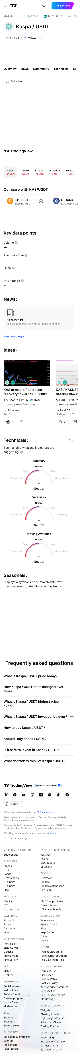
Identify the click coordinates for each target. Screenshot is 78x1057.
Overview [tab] (10, 69)
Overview (46, 877)
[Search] (44, 5)
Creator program (13, 998)
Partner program (50, 1045)
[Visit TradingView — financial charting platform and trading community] (18, 151)
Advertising (47, 1037)
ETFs (6, 869)
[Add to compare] (41, 201)
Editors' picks (11, 1025)
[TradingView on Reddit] (67, 794)
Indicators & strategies (17, 1036)
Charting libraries (50, 1014)
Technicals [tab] (61, 69)
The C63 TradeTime (52, 959)
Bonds (7, 873)
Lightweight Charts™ (52, 1018)
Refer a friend (12, 994)
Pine (6, 889)
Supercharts (11, 854)
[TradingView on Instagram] (32, 794)
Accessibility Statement (54, 986)
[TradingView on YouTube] (23, 794)
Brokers (45, 881)
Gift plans (46, 866)
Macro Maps (11, 955)
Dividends (9, 928)
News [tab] (25, 69)
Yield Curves (11, 947)
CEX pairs (9, 881)
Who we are (47, 920)
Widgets (45, 1010)
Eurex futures (48, 905)
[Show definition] (16, 242)
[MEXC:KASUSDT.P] (59, 382)
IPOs (6, 932)
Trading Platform (50, 1026)
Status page (47, 998)
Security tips (47, 990)
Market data (47, 862)
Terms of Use (48, 970)
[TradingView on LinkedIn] (41, 794)
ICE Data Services (45, 812)
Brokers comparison (52, 885)
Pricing (44, 858)
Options (8, 951)
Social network (12, 986)
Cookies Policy (49, 982)
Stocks (8, 865)
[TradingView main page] (13, 5)
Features (45, 854)
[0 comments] (21, 421)
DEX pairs (9, 885)
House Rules (11, 1002)
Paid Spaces (11, 1048)
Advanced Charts (50, 1022)
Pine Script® (11, 959)
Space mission (49, 924)
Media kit (45, 940)
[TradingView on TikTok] (58, 794)
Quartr (53, 833)
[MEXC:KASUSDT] (7, 382)
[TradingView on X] (6, 794)
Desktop (9, 974)
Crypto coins (11, 877)
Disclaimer (46, 974)
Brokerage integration (53, 1041)
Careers (45, 936)
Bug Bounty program (52, 994)
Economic (9, 920)
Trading (8, 1017)
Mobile (7, 970)
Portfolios (9, 943)
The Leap (46, 889)
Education (9, 1021)
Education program (51, 1049)
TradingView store (51, 951)
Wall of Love (11, 990)
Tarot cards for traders (53, 955)
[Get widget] (70, 440)
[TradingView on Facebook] (14, 794)
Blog (43, 928)
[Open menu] (5, 5)
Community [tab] (41, 69)
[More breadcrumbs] (20, 16)
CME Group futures (51, 901)
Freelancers (10, 1044)
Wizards (8, 1040)
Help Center (47, 932)
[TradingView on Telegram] (49, 794)
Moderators (10, 1006)
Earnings (9, 924)
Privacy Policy (48, 978)
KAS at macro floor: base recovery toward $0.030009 (26, 392)
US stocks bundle (50, 909)
